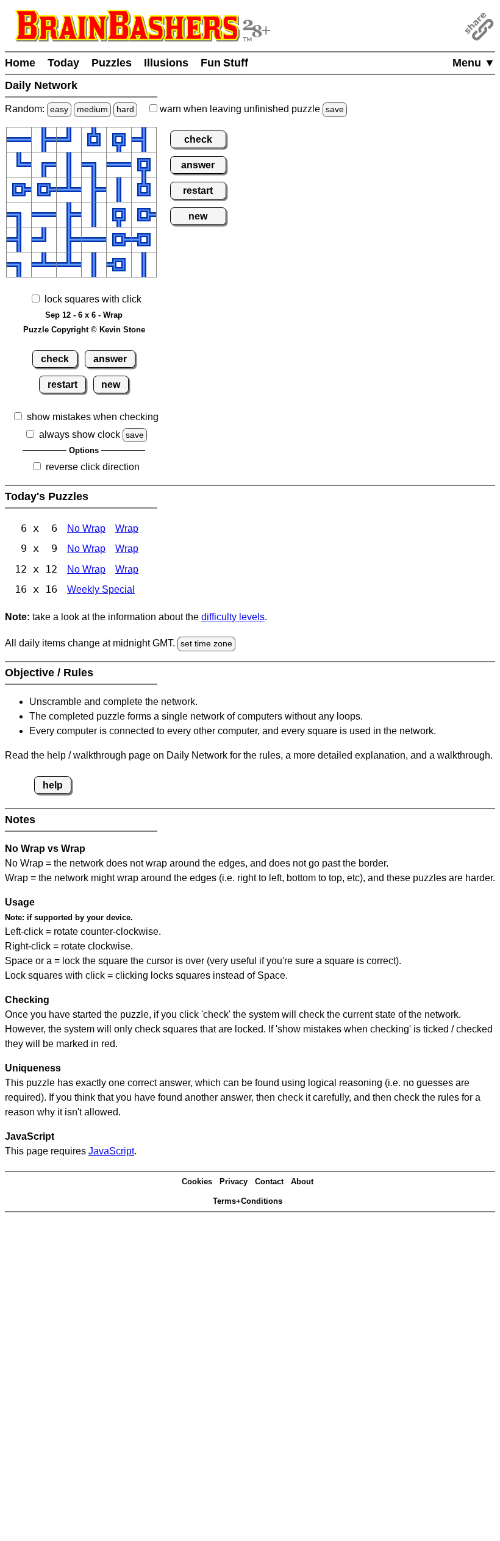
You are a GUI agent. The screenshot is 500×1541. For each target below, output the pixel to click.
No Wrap (86, 528)
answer (110, 359)
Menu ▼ (473, 63)
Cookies (197, 1181)
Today (63, 63)
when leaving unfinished (250, 109)
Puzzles (111, 63)
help (53, 785)
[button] (19, 139)
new (110, 384)
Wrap (126, 528)
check (55, 359)
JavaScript (111, 1151)
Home (20, 63)
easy (59, 109)
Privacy (234, 1181)
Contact (269, 1181)
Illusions (166, 63)
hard (125, 109)
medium (92, 109)
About (302, 1181)
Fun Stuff (224, 63)
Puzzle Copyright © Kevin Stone (84, 329)
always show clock (79, 434)
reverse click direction (93, 467)
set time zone (206, 643)
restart (62, 384)
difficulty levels (233, 617)
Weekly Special (101, 589)
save (335, 109)
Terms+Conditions (247, 1201)
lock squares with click (93, 299)
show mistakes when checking (93, 417)
